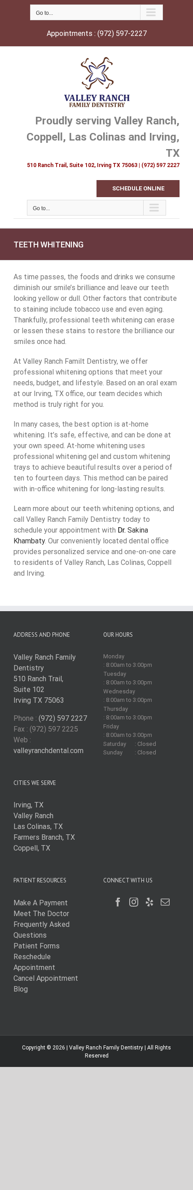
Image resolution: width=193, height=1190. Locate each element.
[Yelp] (149, 902)
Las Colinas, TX (38, 826)
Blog (20, 989)
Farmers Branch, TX (44, 837)
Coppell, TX (31, 848)
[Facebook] (118, 902)
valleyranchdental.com (48, 750)
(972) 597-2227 (122, 33)
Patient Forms (36, 946)
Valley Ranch (33, 815)
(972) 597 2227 (63, 718)
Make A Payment (40, 903)
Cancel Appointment (45, 978)
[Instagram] (133, 902)
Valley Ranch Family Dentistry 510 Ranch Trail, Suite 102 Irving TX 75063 (44, 679)
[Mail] (165, 902)
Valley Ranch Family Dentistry (106, 1048)
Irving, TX (28, 805)
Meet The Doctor (41, 913)
